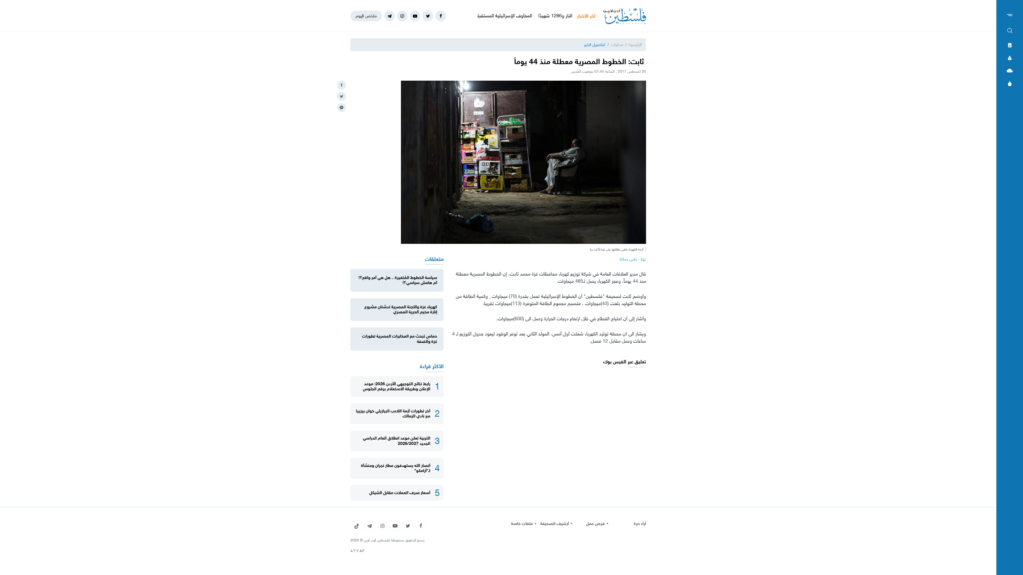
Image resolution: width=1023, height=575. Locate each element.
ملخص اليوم (366, 16)
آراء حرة (640, 524)
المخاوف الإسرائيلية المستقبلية (536, 16)
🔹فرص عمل (598, 524)
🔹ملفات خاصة (524, 524)
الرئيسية (635, 44)
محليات (617, 44)
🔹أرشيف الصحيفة (557, 524)
